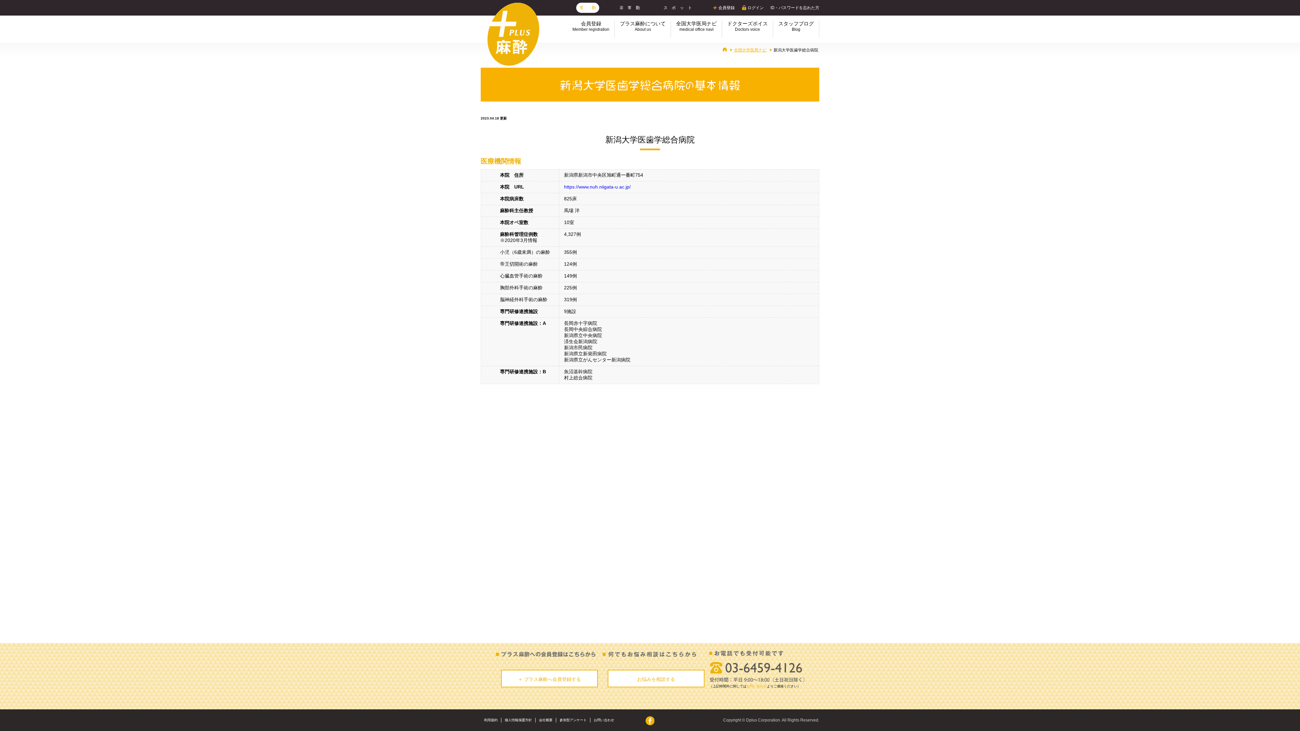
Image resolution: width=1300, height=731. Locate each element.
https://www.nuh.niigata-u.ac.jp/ (597, 187)
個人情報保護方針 (518, 720)
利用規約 (491, 720)
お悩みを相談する (656, 679)
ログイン (756, 7)
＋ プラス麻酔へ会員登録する (549, 679)
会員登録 (726, 7)
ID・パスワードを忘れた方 (795, 7)
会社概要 (545, 720)
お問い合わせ (756, 686)
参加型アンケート (573, 720)
